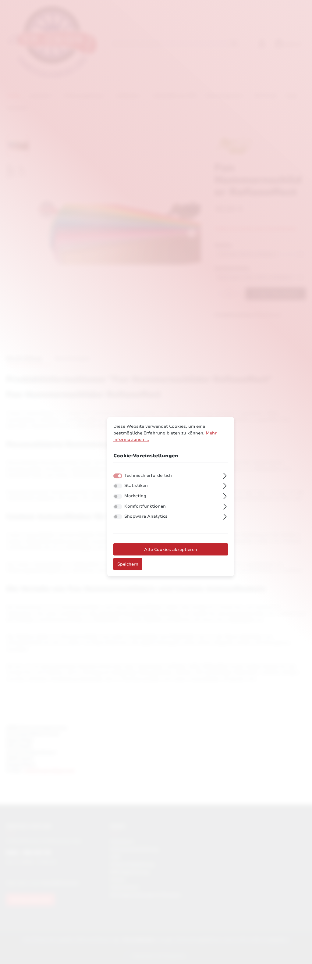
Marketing (135, 496)
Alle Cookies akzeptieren (170, 549)
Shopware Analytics (146, 516)
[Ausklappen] (225, 475)
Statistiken (136, 486)
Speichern (127, 564)
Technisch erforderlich (148, 475)
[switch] (117, 486)
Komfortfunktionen (145, 506)
